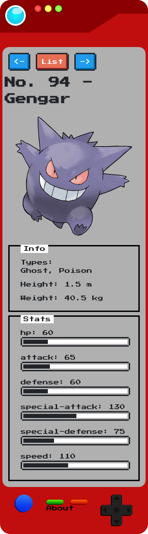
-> (85, 62)
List (52, 62)
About (60, 508)
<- (19, 62)
